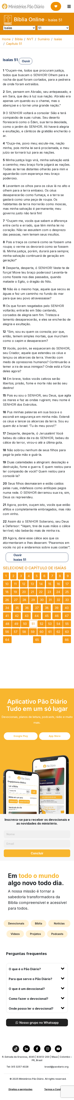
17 (67, 584)
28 (24, 600)
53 (50, 624)
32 (58, 600)
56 (7, 632)
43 (26, 616)
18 (7, 592)
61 (50, 632)
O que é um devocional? (27, 989)
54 (58, 624)
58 (24, 632)
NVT (30, 39)
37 (37, 608)
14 (41, 584)
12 (23, 584)
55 (67, 624)
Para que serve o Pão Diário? (30, 979)
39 (56, 608)
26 (7, 600)
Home (6, 39)
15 (49, 584)
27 (16, 600)
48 (7, 624)
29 (33, 600)
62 (58, 632)
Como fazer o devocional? (28, 999)
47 (67, 616)
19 (15, 592)
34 (7, 608)
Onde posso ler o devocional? (31, 1008)
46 (57, 616)
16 (58, 584)
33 (67, 600)
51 (33, 624)
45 (47, 616)
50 (25, 624)
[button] (37, 968)
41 (7, 616)
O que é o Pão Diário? (25, 969)
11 (15, 584)
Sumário (44, 39)
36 (27, 608)
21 (32, 592)
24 (58, 592)
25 (67, 592)
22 (41, 592)
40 (67, 608)
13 (32, 584)
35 (17, 608)
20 (24, 592)
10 (7, 584)
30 (42, 600)
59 (33, 632)
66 (67, 640)
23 (49, 592)
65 (37, 640)
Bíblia (19, 39)
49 (16, 624)
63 (67, 632)
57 (15, 632)
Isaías (58, 39)
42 (17, 616)
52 (41, 624)
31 (50, 600)
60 (41, 632)
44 (37, 616)
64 (7, 640)
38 (47, 608)
